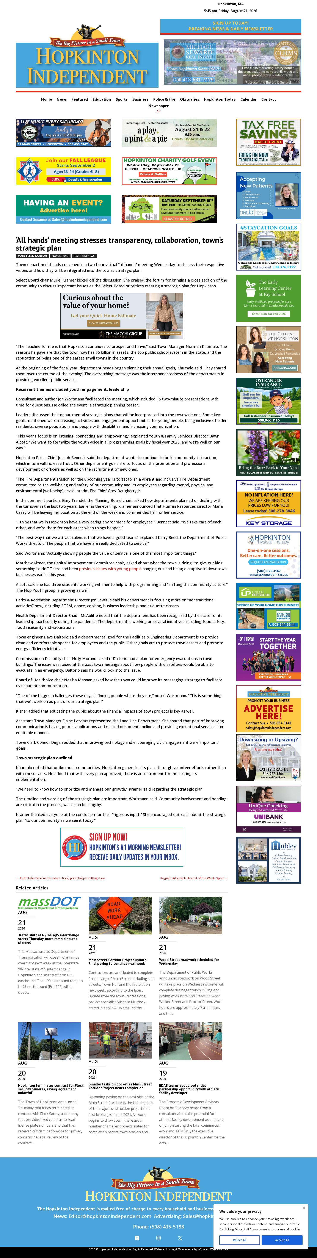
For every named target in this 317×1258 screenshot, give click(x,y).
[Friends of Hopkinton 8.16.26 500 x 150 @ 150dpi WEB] (175, 211)
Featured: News (84, 256)
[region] (260, 1226)
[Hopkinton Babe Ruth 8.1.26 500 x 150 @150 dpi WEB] (69, 173)
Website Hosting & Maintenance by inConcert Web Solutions (191, 1249)
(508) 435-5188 (167, 1226)
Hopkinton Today (220, 100)
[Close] (303, 1207)
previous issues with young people (110, 568)
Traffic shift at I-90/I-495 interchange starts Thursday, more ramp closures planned (48, 939)
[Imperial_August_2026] (268, 144)
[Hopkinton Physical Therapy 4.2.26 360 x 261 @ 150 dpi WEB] (268, 557)
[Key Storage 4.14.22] (268, 505)
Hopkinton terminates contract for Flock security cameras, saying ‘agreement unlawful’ (50, 1089)
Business (140, 100)
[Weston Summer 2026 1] (268, 454)
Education (102, 100)
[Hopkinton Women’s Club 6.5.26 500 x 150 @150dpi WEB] (175, 173)
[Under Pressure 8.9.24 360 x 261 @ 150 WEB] (268, 608)
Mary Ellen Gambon (32, 256)
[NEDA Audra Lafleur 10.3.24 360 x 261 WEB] (268, 198)
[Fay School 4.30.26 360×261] (268, 300)
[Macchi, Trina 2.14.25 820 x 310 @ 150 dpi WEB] (122, 318)
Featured (80, 100)
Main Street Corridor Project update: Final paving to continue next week (118, 962)
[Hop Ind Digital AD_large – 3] (268, 862)
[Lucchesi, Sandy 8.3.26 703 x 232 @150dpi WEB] (232, 64)
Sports (122, 100)
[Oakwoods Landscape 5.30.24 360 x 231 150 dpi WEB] (268, 249)
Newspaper (158, 106)
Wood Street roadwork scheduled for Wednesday (189, 961)
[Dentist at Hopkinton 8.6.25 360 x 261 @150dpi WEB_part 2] (268, 351)
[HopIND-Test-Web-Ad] (122, 849)
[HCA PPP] (175, 135)
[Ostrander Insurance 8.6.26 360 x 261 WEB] (268, 403)
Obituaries (189, 100)
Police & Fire (164, 100)
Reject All (239, 1240)
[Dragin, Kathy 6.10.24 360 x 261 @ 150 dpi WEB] (268, 760)
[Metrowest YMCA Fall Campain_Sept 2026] (268, 659)
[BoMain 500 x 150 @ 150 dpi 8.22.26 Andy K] (69, 135)
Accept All (282, 1240)
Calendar (248, 100)
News (62, 100)
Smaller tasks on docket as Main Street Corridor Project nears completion (120, 1086)
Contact (268, 100)
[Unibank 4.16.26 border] (268, 811)
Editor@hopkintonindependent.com (110, 1216)
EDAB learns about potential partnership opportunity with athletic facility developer (189, 1089)
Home (46, 100)
